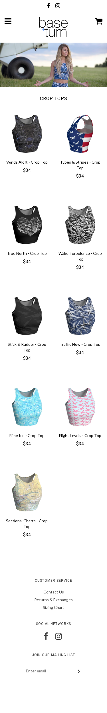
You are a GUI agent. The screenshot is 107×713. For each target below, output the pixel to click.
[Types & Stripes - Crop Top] (80, 133)
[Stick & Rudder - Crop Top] (27, 315)
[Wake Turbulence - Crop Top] (80, 224)
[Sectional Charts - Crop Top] (27, 491)
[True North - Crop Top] (27, 224)
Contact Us (53, 591)
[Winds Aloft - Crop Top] (27, 133)
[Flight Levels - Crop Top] (80, 406)
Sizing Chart (53, 607)
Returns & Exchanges (53, 599)
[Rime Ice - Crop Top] (27, 406)
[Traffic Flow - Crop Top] (80, 315)
